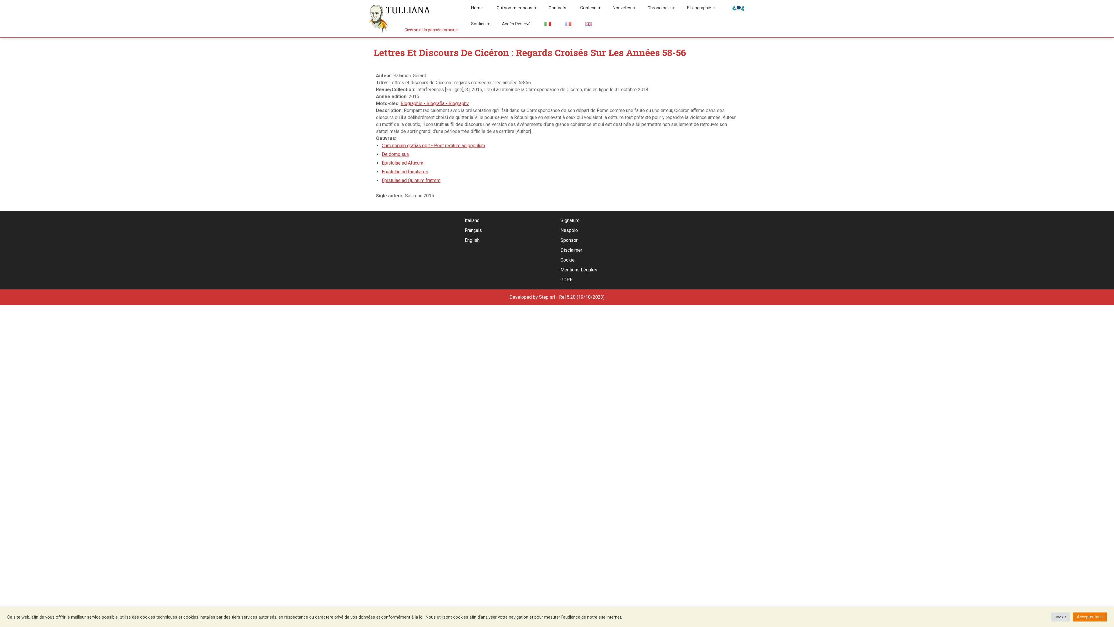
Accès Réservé (516, 23)
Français (473, 230)
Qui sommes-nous (514, 7)
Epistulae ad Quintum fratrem (411, 180)
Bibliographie (699, 7)
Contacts (557, 7)
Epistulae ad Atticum (402, 163)
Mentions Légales (578, 270)
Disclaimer (571, 250)
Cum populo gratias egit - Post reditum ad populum (433, 145)
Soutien (478, 23)
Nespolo (569, 230)
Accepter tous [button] (1090, 617)
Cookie (567, 260)
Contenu (588, 7)
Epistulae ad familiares (405, 171)
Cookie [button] (1060, 617)
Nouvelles (622, 7)
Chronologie (659, 7)
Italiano (472, 220)
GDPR (566, 279)
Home (477, 7)
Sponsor (569, 240)
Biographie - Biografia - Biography (435, 103)
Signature (570, 220)
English (472, 240)
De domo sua (395, 154)
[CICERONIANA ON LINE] (738, 7)
